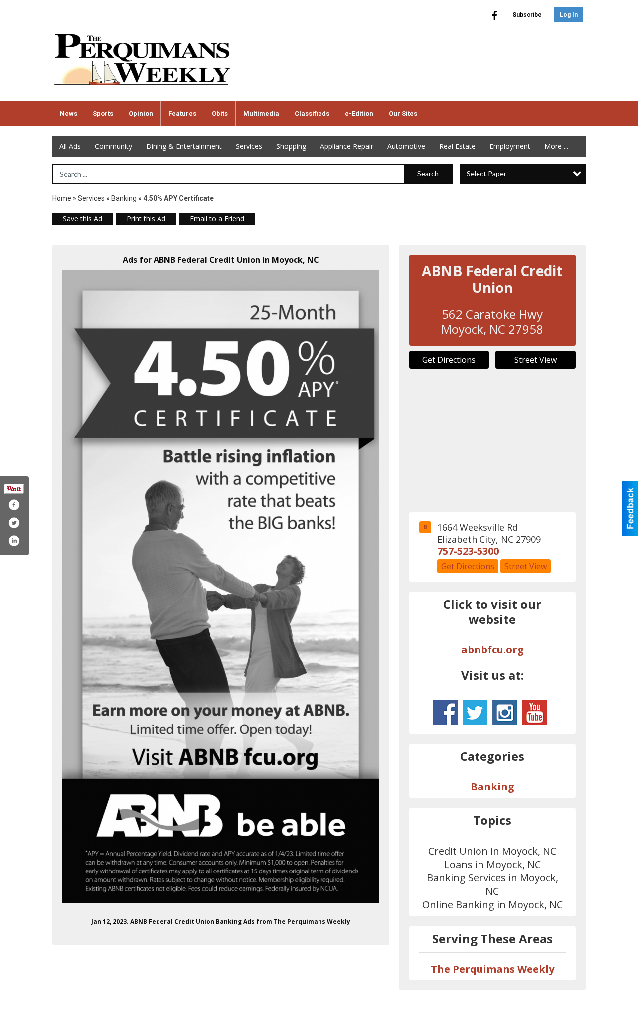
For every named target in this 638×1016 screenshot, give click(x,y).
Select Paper (486, 173)
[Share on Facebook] (13, 505)
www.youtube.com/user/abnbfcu (534, 712)
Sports (103, 113)
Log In (569, 14)
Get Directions (449, 359)
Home (61, 198)
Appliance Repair (346, 146)
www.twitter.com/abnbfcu (475, 712)
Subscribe (527, 14)
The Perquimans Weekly (492, 969)
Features (182, 113)
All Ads (70, 146)
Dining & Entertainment (184, 146)
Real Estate (457, 146)
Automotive (406, 146)
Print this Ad (146, 218)
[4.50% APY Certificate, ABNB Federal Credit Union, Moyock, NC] (220, 586)
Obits (220, 113)
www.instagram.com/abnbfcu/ (504, 712)
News (68, 113)
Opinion (141, 113)
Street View (535, 359)
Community (113, 146)
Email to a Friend (217, 218)
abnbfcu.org (492, 649)
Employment (509, 146)
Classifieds (312, 113)
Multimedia (261, 113)
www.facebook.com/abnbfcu (445, 712)
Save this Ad (82, 218)
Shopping (291, 146)
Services (249, 146)
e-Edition (359, 113)
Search (428, 173)
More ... (556, 146)
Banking (124, 198)
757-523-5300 (468, 551)
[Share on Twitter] (13, 523)
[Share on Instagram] (13, 541)
